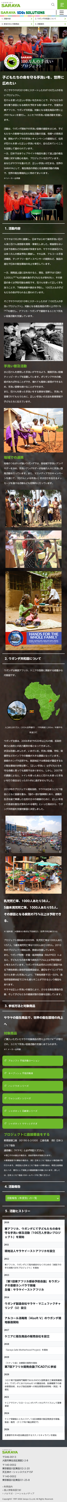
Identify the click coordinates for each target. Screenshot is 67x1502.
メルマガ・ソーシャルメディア (19, 1493)
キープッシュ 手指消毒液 (20, 1073)
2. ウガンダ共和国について (45, 18)
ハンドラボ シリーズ (18, 1086)
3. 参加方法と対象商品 (10, 24)
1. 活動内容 (6, 18)
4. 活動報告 (39, 24)
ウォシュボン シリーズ (19, 1098)
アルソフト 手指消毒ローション (24, 1060)
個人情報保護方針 (12, 1490)
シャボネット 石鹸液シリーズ (22, 1111)
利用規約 (8, 1486)
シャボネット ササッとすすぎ (22, 1123)
